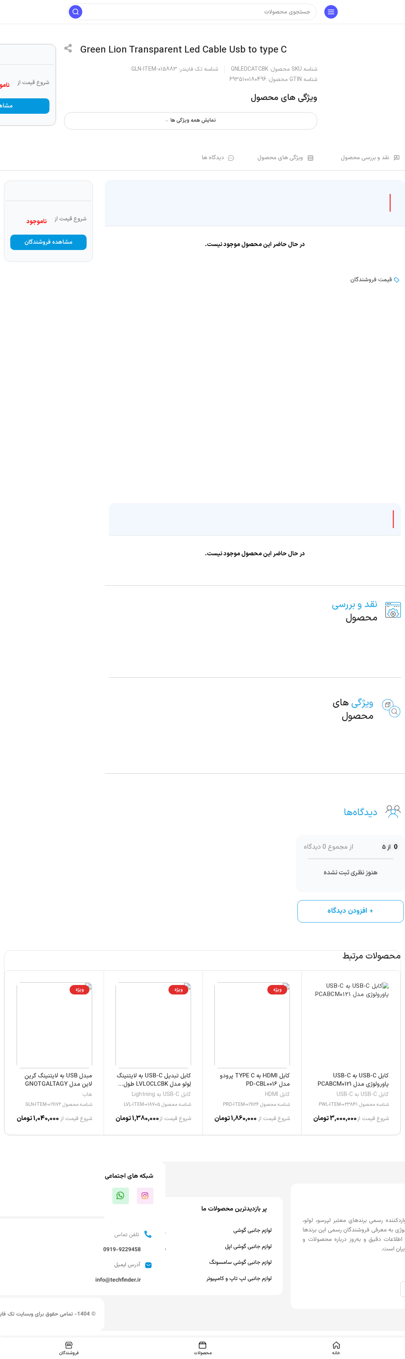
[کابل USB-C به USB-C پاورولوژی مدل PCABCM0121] (351, 1025)
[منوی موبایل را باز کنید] (331, 12)
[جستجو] (75, 12)
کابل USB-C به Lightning (161, 1095)
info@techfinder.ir (118, 1280)
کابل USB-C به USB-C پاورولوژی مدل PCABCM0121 (353, 1080)
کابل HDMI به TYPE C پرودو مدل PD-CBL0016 (255, 1080)
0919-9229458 (122, 1250)
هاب (87, 1095)
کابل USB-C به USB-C (363, 1095)
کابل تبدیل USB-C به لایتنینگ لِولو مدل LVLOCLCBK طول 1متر (154, 1084)
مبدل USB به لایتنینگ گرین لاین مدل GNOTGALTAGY (58, 1080)
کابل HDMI (277, 1095)
